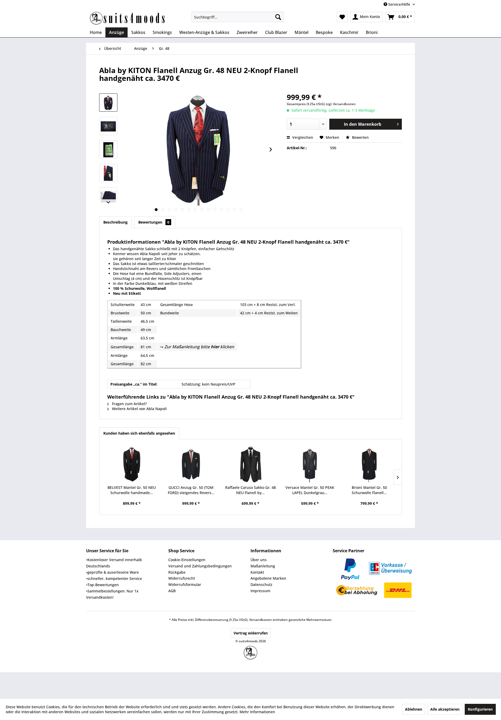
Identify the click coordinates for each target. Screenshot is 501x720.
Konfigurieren (480, 709)
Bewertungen (153, 222)
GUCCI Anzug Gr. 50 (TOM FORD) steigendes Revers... (191, 490)
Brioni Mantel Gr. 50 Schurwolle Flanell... (369, 490)
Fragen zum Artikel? (129, 403)
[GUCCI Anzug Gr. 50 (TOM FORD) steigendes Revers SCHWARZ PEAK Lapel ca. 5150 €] (191, 464)
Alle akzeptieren (445, 709)
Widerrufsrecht (181, 578)
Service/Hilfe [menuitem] (399, 4)
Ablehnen (413, 709)
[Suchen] (278, 17)
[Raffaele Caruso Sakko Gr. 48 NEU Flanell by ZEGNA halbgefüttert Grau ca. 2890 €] (250, 464)
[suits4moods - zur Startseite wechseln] (128, 18)
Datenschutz (261, 584)
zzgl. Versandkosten (341, 104)
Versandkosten (260, 619)
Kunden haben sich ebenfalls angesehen (139, 433)
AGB (172, 590)
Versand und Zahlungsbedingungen (200, 565)
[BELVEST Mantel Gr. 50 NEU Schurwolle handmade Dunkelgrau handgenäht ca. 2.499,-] (132, 464)
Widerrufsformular (184, 584)
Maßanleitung (262, 565)
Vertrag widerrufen (251, 633)
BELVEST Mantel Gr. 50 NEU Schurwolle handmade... (132, 490)
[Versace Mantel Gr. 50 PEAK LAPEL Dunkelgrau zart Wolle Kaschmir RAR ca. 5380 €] (310, 464)
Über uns (258, 559)
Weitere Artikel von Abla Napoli (139, 408)
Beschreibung (115, 222)
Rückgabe (177, 572)
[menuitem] (238, 17)
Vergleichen (302, 137)
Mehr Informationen (257, 711)
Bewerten (360, 137)
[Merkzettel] (342, 17)
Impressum (260, 590)
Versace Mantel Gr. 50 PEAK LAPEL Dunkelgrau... (309, 490)
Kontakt (257, 572)
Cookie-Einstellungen (186, 559)
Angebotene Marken (268, 578)
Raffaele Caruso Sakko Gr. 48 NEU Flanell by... (250, 490)
